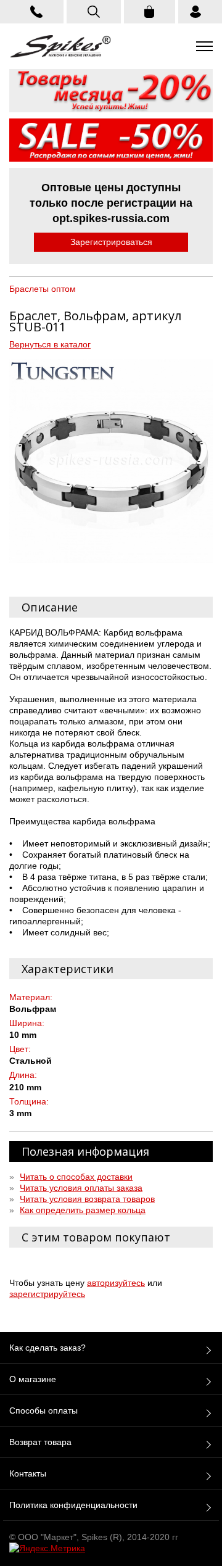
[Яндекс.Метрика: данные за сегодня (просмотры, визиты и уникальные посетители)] (47, 1548)
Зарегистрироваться (111, 242)
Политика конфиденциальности (73, 1505)
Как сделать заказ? (47, 1348)
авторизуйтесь (116, 1283)
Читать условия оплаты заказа (81, 1188)
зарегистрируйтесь (47, 1294)
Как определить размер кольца (83, 1210)
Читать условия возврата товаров (87, 1199)
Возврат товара (40, 1442)
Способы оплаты (43, 1410)
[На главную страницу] (60, 46)
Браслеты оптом (42, 289)
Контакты (27, 1473)
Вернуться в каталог (50, 344)
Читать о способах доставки (76, 1177)
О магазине (32, 1379)
